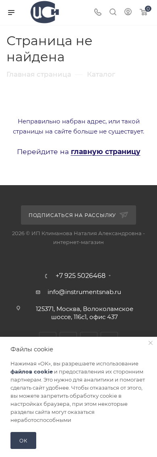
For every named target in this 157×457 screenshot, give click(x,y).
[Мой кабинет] (128, 13)
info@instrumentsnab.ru (84, 292)
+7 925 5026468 (80, 276)
